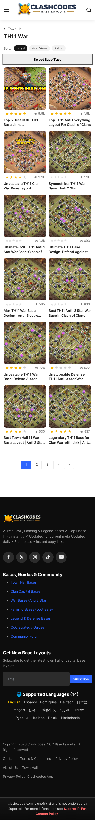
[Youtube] (61, 557)
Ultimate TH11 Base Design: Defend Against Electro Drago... (68, 249)
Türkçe (78, 710)
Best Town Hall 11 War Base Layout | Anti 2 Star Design (24, 440)
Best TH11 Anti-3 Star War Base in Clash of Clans (70, 312)
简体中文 (49, 710)
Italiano (39, 718)
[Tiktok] (48, 557)
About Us (10, 767)
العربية (64, 710)
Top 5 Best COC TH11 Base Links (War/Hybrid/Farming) (22, 122)
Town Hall (30, 767)
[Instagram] (34, 557)
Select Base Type (47, 59)
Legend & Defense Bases (31, 618)
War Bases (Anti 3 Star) (29, 600)
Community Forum (25, 636)
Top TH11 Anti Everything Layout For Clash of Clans (70, 122)
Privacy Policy (67, 758)
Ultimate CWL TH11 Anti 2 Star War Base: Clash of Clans (24, 249)
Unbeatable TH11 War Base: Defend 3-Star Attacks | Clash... (21, 376)
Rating (58, 48)
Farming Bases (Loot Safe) (32, 609)
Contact (9, 758)
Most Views (40, 48)
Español (30, 702)
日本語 (82, 702)
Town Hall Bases (24, 582)
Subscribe (81, 679)
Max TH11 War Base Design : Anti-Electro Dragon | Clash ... (21, 313)
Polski (52, 718)
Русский (22, 718)
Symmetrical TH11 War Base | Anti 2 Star (67, 185)
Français (18, 710)
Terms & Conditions (35, 758)
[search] (89, 10)
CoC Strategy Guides (27, 627)
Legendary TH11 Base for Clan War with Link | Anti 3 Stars (69, 440)
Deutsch (66, 702)
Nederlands (70, 718)
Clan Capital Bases (25, 591)
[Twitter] (21, 557)
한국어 (33, 710)
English (14, 702)
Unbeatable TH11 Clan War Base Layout (22, 185)
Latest (20, 48)
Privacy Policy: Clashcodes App (28, 776)
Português (48, 702)
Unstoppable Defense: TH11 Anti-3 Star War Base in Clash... (67, 376)
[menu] (6, 10)
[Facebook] (8, 557)
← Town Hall (13, 29)
